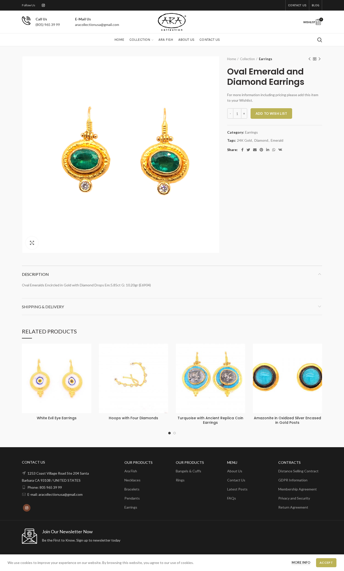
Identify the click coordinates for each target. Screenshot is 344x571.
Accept (326, 562)
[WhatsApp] (274, 149)
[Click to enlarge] (32, 243)
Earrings (265, 59)
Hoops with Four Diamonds (133, 418)
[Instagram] (43, 5)
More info (301, 562)
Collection (247, 59)
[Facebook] (242, 149)
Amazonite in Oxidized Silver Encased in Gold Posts (287, 420)
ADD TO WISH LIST (271, 113)
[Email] (255, 149)
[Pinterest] (261, 149)
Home (231, 59)
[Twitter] (248, 149)
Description (35, 274)
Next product (319, 58)
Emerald (277, 140)
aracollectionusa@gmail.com (97, 24)
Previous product (309, 58)
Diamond (261, 140)
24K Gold (244, 140)
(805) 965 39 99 (48, 24)
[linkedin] (268, 149)
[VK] (280, 149)
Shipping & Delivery (43, 306)
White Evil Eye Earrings (57, 418)
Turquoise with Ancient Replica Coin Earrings (210, 420)
